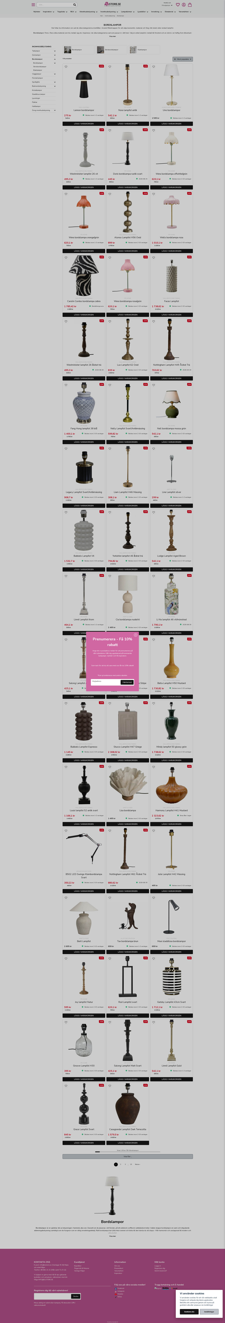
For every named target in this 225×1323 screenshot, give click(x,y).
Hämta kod (127, 682)
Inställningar (209, 1312)
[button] (135, 635)
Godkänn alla (189, 1312)
